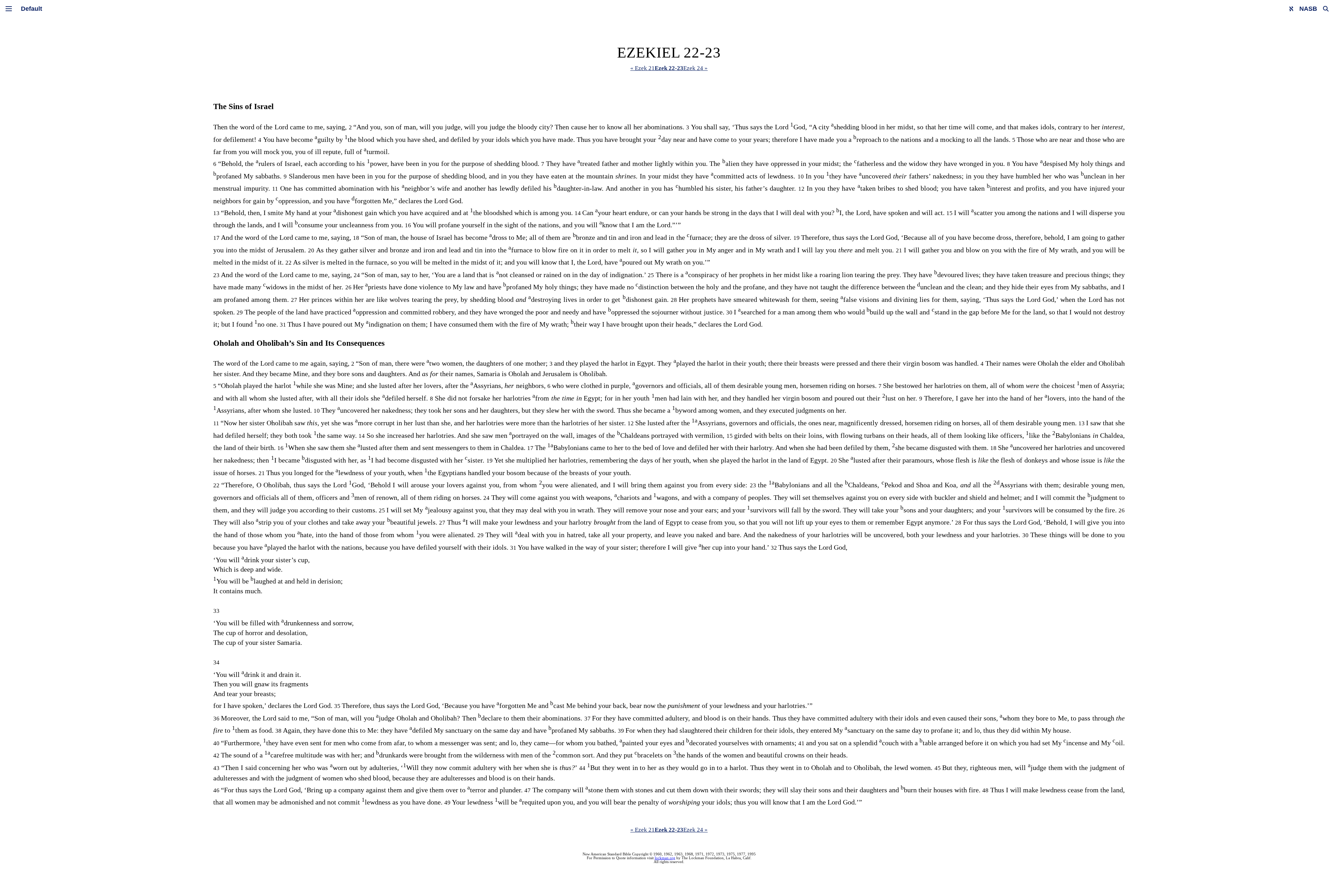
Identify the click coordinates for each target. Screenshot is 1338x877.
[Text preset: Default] (31, 8)
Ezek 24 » (695, 68)
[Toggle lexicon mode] (1291, 8)
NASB (1308, 8)
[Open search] (1326, 8)
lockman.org (665, 858)
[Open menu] (8, 8)
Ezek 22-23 (669, 68)
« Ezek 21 (642, 68)
